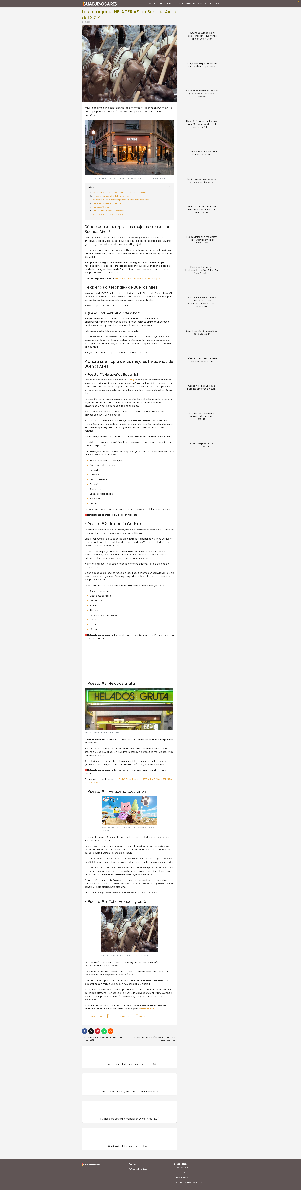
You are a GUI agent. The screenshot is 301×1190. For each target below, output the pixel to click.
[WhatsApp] (104, 1031)
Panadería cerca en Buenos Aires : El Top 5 (137, 278)
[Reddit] (110, 1031)
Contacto (133, 1164)
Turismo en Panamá (182, 1173)
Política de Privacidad (138, 1169)
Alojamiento (150, 3)
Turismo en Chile (181, 1168)
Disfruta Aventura (181, 1178)
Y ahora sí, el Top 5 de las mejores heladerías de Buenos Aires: (121, 199)
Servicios (213, 3)
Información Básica (195, 3)
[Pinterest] (97, 1031)
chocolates (90, 1016)
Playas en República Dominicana (188, 1183)
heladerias (102, 1016)
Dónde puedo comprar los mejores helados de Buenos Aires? (120, 192)
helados (113, 1016)
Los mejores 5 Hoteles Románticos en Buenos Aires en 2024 (103, 1038)
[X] (91, 1031)
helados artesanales (127, 1016)
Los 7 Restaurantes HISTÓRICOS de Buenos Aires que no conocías (154, 1038)
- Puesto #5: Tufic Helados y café (108, 214)
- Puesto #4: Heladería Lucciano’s (108, 210)
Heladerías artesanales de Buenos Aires (111, 196)
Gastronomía (166, 3)
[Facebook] (84, 1031)
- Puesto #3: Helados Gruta (105, 207)
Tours (178, 3)
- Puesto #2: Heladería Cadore (107, 203)
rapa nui (142, 1016)
